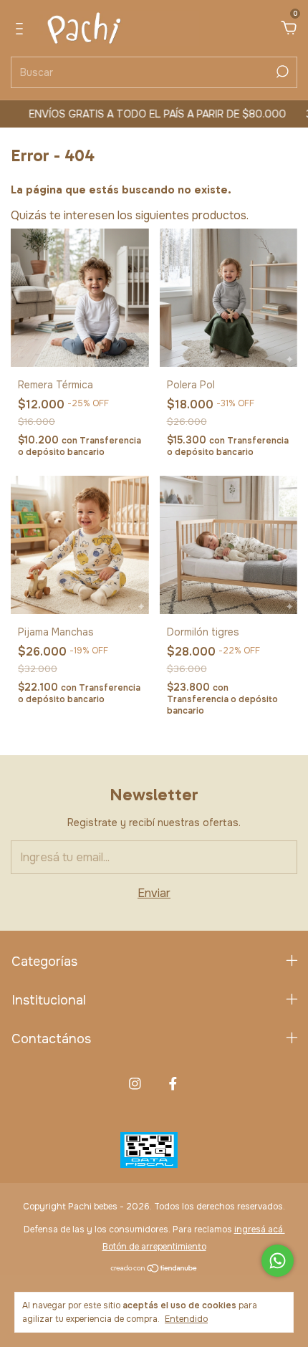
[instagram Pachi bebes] (135, 1083)
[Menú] (22, 29)
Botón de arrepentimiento (154, 1246)
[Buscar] (281, 71)
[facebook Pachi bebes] (173, 1083)
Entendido (186, 1319)
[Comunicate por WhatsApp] (277, 1261)
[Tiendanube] (154, 1269)
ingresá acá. (259, 1229)
